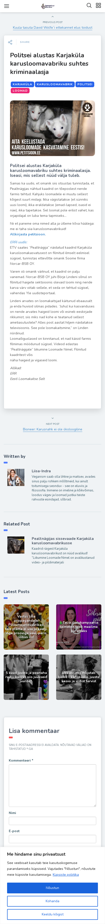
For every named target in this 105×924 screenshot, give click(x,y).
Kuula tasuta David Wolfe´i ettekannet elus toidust (52, 27)
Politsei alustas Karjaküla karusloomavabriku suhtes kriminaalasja (49, 63)
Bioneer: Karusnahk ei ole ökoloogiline (52, 429)
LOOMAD (20, 91)
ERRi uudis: (18, 242)
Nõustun (52, 888)
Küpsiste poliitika (66, 874)
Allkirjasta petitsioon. (28, 234)
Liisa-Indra (41, 471)
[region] (52, 885)
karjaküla (22, 84)
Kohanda (52, 901)
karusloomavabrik (55, 84)
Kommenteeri (21, 760)
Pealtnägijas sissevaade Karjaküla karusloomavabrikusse (63, 541)
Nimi (12, 813)
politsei (84, 84)
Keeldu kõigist (52, 914)
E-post (14, 831)
